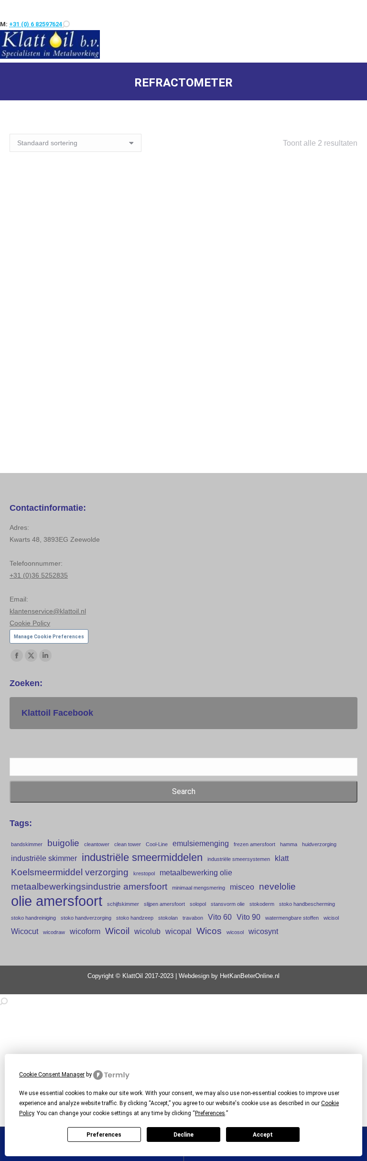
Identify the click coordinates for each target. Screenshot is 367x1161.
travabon (193, 918)
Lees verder (94, 372)
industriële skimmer (44, 858)
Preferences (103, 1134)
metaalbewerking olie (196, 873)
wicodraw (54, 932)
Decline (183, 1134)
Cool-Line (157, 844)
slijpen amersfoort (164, 904)
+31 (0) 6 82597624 (35, 24)
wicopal (178, 931)
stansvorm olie (228, 904)
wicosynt (263, 931)
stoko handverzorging (86, 918)
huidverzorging (319, 844)
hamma (288, 844)
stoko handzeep (134, 918)
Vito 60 (220, 917)
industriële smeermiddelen (142, 857)
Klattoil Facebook (57, 713)
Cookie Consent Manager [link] (52, 1074)
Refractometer (272, 346)
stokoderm (261, 904)
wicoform (85, 931)
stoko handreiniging (33, 918)
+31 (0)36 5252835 (39, 575)
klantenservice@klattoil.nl (48, 611)
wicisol (331, 918)
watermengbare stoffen (292, 918)
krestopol (144, 873)
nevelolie (277, 887)
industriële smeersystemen (238, 859)
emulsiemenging (201, 843)
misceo (242, 887)
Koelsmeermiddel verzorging (70, 872)
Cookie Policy (30, 623)
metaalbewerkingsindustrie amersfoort (89, 887)
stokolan (168, 918)
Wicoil (117, 931)
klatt (282, 858)
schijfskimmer (123, 904)
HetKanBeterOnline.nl (250, 975)
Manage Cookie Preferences (49, 636)
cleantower (96, 844)
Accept (263, 1134)
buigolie (63, 843)
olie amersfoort (56, 901)
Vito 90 (248, 917)
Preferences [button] (210, 1113)
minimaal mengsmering (198, 888)
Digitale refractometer (94, 346)
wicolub (147, 931)
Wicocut (24, 931)
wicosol (235, 932)
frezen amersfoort (254, 844)
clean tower (127, 844)
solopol (198, 904)
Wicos (209, 931)
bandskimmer (27, 844)
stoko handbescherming (307, 904)
